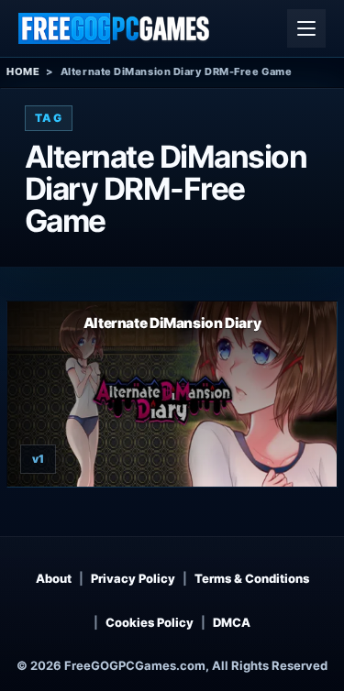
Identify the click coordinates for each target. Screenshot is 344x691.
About (54, 578)
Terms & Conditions (251, 578)
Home (22, 71)
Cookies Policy (149, 622)
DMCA (231, 622)
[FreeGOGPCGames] (114, 28)
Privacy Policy (133, 578)
